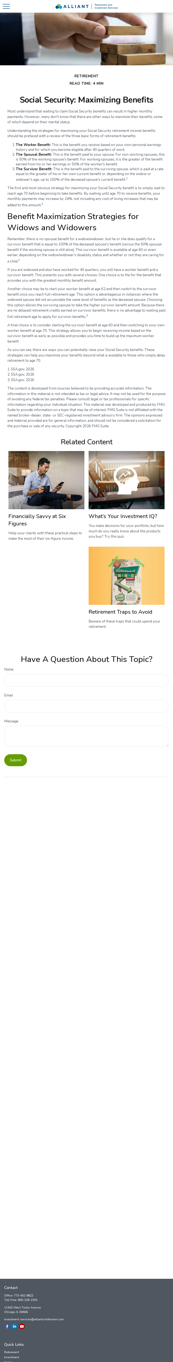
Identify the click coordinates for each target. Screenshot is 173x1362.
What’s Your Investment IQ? (123, 516)
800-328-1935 (27, 1300)
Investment (11, 1357)
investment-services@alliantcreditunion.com (34, 1319)
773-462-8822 (23, 1296)
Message (11, 721)
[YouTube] (22, 1326)
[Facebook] (7, 1326)
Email (8, 695)
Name (9, 669)
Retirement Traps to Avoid (120, 612)
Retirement (11, 1352)
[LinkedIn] (14, 1326)
